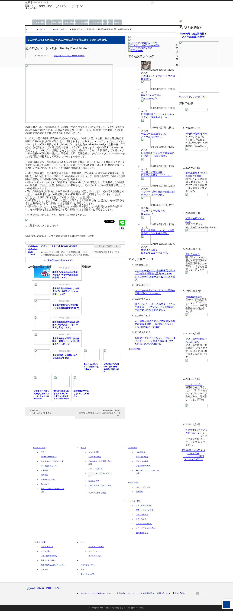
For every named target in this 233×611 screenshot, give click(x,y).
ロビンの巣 (45, 551)
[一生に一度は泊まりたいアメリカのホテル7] (146, 127)
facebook (206, 593)
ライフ (49, 22)
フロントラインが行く (144, 510)
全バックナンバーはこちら (193, 96)
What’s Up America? (48, 457)
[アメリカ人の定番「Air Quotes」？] (146, 205)
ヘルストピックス (143, 487)
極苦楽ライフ (93, 481)
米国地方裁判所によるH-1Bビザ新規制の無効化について (65, 306)
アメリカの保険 (94, 457)
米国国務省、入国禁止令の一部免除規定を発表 (65, 356)
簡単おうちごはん (48, 560)
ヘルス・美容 (68, 22)
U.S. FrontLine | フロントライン (113, 608)
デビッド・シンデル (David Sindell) (69, 56)
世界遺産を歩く (142, 533)
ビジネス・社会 (38, 22)
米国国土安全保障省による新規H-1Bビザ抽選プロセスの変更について (65, 291)
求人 (82, 569)
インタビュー (93, 551)
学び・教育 (57, 22)
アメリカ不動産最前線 (97, 493)
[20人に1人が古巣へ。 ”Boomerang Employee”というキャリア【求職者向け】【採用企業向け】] (146, 89)
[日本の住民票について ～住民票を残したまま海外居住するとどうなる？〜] (146, 224)
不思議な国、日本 (48, 479)
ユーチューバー (193, 384)
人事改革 (44, 470)
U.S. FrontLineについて (102, 593)
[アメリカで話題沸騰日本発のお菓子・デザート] (146, 166)
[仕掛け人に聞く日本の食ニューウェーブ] (146, 243)
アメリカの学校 (142, 461)
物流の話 (44, 475)
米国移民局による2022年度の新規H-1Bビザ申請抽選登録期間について (65, 275)
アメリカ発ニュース (49, 466)
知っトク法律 (58, 29)
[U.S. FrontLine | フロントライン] (54, 6)
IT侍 (42, 452)
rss (197, 593)
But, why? (45, 484)
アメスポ (44, 569)
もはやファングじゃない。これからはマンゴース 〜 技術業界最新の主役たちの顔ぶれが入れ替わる (155, 340)
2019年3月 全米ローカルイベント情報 (40, 411)
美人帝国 (139, 491)
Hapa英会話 (140, 452)
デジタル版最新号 (144, 593)
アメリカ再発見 (142, 514)
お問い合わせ (162, 593)
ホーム (84, 593)
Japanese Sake (193, 296)
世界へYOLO (141, 519)
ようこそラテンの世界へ (145, 528)
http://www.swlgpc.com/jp (60, 260)
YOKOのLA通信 (142, 457)
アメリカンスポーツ (96, 547)
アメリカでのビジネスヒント (52, 461)
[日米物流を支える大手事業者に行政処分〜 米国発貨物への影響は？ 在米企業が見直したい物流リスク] (146, 147)
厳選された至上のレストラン (52, 565)
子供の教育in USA (143, 466)
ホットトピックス (88, 574)
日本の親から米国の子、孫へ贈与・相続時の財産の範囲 (111, 368)
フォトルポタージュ (144, 524)
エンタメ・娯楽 (95, 22)
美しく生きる (192, 254)
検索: (28, 2)
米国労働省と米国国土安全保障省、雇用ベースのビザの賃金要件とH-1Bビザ (65, 341)
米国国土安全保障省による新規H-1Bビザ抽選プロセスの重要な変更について (65, 325)
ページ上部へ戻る (226, 604)
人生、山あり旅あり (144, 505)
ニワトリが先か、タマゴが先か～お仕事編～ (91, 366)
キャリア (118, 22)
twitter (201, 593)
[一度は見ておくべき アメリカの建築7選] (146, 69)
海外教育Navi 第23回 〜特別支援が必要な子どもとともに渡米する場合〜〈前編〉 (98, 412)
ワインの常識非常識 (49, 556)
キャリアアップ (94, 556)
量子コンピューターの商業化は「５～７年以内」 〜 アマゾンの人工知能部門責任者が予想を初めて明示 (155, 307)
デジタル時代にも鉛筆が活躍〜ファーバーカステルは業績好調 (41, 395)
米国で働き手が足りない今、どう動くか (81, 393)
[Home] (30, 29)
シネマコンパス (47, 547)
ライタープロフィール (107, 246)
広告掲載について (124, 593)
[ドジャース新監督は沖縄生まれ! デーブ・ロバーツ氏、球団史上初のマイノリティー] (146, 185)
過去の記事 (134, 349)
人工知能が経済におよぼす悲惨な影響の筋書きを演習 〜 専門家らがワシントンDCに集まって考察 (155, 324)
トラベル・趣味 (81, 22)
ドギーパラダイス (95, 469)
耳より (110, 22)
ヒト (105, 22)
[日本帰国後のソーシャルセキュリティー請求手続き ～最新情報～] (146, 108)
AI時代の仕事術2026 (196, 133)
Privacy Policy (179, 593)
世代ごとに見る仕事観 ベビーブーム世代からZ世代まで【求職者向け (61, 395)
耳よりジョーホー (88, 565)
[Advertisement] (93, 15)
